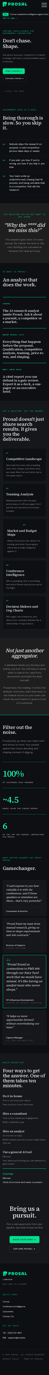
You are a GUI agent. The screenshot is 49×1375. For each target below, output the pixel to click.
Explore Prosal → (24, 1249)
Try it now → (10, 18)
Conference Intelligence (14, 1306)
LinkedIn (8, 1279)
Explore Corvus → (15, 78)
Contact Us (8, 1316)
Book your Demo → (24, 1239)
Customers (8, 1311)
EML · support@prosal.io (14, 1337)
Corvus (6, 1301)
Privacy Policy (11, 1359)
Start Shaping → (14, 71)
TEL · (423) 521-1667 (12, 1333)
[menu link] (44, 5)
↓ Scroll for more (13, 91)
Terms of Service (33, 1359)
